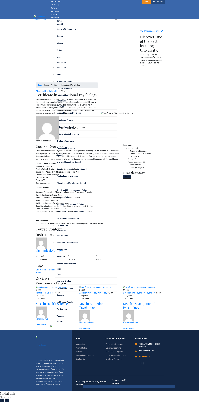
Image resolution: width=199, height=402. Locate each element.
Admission (61, 62)
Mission (60, 43)
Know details (41, 324)
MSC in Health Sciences (52, 303)
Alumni (59, 74)
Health (57, 91)
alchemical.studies (49, 250)
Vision (59, 50)
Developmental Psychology (134, 293)
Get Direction (144, 357)
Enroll (126, 177)
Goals (59, 57)
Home (59, 21)
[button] (78, 205)
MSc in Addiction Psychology (91, 305)
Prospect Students (65, 82)
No (2, 400)
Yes (7, 400)
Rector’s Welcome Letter (67, 29)
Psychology (102, 293)
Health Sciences (47, 293)
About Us (60, 24)
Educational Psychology (45, 91)
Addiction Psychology (88, 293)
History (60, 36)
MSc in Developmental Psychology (139, 305)
